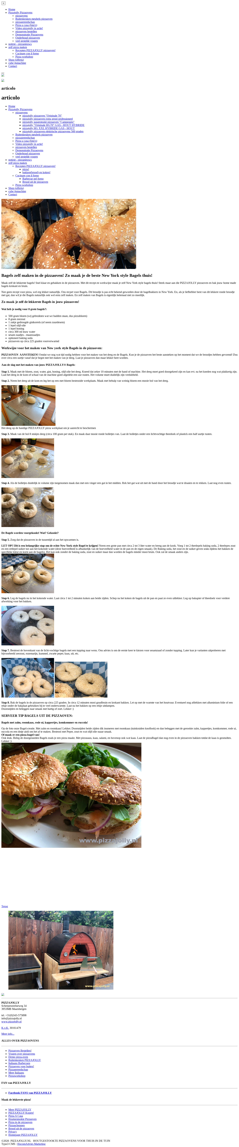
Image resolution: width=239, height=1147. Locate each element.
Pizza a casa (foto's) (26, 25)
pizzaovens (21, 15)
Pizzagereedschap (18, 1069)
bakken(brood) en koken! (36, 172)
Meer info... (7, 1033)
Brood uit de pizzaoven (35, 181)
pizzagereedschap (25, 21)
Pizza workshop (24, 56)
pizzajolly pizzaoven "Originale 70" (42, 115)
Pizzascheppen (16, 1125)
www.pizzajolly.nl (11, 1021)
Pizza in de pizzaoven (20, 1122)
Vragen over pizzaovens (21, 1053)
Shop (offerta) (16, 59)
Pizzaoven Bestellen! (19, 1050)
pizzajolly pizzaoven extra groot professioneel (47, 118)
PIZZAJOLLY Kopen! (21, 1112)
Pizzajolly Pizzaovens (20, 12)
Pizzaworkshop (16, 1075)
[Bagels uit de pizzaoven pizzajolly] (68, 267)
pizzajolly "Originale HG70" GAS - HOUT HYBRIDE (53, 125)
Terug (4, 906)
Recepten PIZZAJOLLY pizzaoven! (35, 50)
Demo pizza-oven (18, 1056)
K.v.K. (5, 1027)
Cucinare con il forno (27, 53)
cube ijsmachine (17, 62)
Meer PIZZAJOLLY (19, 1109)
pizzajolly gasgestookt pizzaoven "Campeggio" (48, 121)
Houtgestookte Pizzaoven (22, 1119)
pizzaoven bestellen (26, 31)
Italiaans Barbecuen (19, 1063)
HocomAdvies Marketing (31, 1143)
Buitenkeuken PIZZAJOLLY (24, 1060)
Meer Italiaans (16, 1072)
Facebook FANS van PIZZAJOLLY (30, 1092)
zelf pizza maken (17, 47)
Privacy (12, 1131)
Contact (12, 66)
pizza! (25, 169)
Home (11, 9)
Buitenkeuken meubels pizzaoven (33, 18)
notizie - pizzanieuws (20, 44)
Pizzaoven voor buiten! (21, 1066)
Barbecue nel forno (33, 178)
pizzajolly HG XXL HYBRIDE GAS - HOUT (48, 128)
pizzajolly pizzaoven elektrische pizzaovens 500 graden (52, 131)
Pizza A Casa (15, 1115)
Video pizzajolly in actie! (29, 28)
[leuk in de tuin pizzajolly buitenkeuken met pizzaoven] (60, 988)
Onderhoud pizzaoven (27, 37)
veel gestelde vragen (26, 40)
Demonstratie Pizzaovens (29, 34)
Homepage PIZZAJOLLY (23, 1134)
